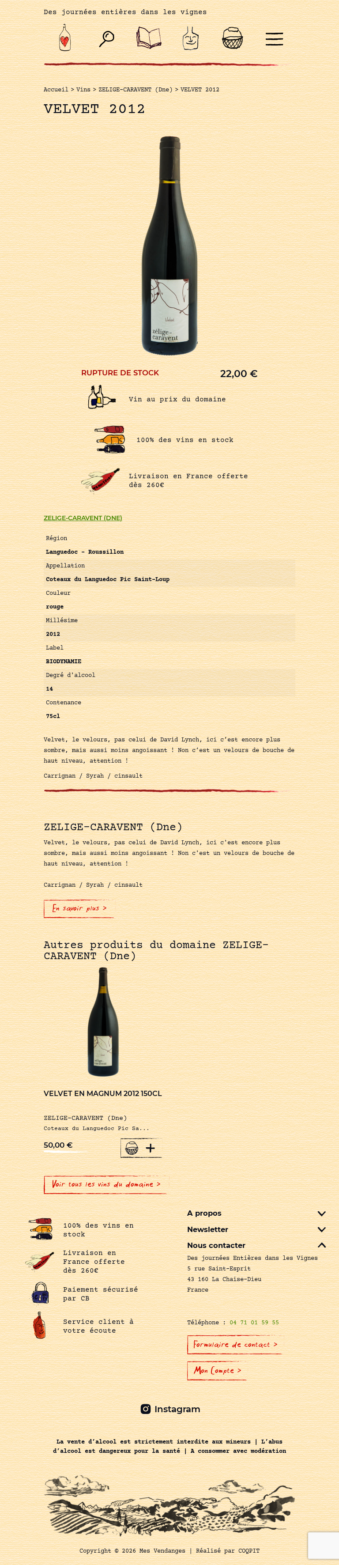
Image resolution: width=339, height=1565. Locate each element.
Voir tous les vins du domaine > (107, 1184)
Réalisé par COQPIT (228, 1551)
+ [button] (150, 1148)
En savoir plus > (80, 908)
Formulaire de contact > (236, 1345)
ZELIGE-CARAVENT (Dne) (83, 518)
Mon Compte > (217, 1371)
